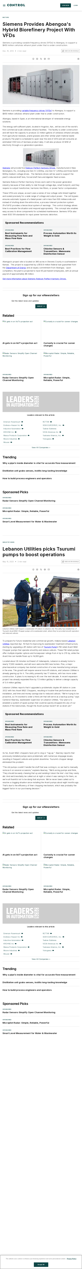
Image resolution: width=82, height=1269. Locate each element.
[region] (41, 1262)
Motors (6, 17)
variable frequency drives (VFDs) (37, 110)
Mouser (6, 442)
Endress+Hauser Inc (11, 425)
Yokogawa (47, 439)
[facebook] (33, 59)
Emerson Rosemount (11, 422)
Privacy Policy (71, 1259)
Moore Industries (10, 439)
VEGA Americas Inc (51, 432)
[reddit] (45, 59)
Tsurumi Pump (50, 647)
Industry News (8, 542)
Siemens (6, 168)
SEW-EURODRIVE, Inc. (52, 425)
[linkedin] (37, 59)
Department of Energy (16, 268)
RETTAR (46, 422)
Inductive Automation (12, 429)
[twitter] (41, 59)
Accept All (41, 1264)
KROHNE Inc (8, 432)
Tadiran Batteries (49, 429)
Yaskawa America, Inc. (52, 435)
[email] (49, 59)
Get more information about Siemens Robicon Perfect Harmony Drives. (34, 279)
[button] (4, 5)
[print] (78, 59)
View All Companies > (41, 447)
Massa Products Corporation (15, 435)
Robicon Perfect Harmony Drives (40, 168)
